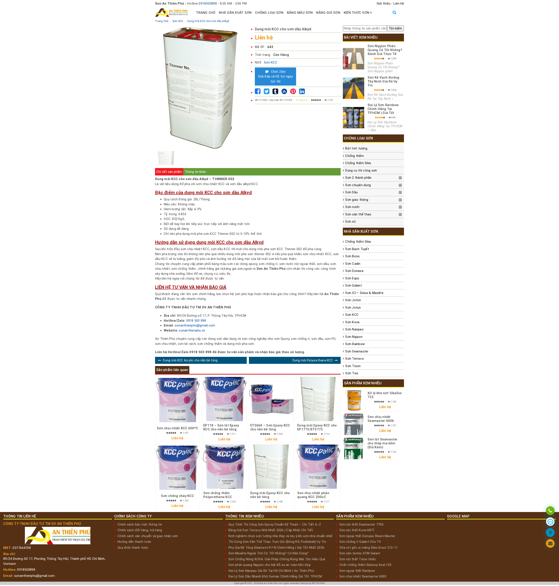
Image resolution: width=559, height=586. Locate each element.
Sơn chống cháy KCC (177, 496)
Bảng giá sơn (328, 13)
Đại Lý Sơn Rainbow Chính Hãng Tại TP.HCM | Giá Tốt (383, 109)
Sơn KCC (270, 62)
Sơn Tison (353, 366)
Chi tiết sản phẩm (169, 172)
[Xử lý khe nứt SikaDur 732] (353, 400)
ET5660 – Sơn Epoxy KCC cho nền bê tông (270, 427)
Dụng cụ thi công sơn (361, 170)
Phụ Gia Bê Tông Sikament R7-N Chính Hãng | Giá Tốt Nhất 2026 (276, 548)
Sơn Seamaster (356, 351)
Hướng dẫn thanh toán (134, 542)
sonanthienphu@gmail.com (195, 325)
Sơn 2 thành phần (358, 178)
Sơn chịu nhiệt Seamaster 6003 (362, 576)
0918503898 (208, 3)
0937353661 (318, 583)
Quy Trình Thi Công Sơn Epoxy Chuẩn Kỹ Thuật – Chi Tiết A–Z (274, 524)
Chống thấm (354, 156)
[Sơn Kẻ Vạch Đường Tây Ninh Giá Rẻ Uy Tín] (353, 88)
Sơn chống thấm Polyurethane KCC (217, 495)
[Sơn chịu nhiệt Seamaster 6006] (353, 424)
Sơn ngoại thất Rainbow (357, 571)
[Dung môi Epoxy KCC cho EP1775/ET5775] (318, 399)
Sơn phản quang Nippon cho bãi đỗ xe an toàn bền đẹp (269, 565)
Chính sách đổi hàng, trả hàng (139, 530)
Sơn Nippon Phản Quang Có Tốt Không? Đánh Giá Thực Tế (384, 50)
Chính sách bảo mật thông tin (139, 524)
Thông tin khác (195, 172)
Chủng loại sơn (269, 13)
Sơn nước (352, 207)
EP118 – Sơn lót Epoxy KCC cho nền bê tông (221, 427)
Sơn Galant (353, 285)
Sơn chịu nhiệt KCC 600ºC (177, 428)
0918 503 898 (196, 321)
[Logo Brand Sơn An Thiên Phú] (171, 12)
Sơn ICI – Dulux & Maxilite (364, 293)
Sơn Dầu (351, 192)
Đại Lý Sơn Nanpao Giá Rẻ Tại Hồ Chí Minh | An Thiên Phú (271, 571)
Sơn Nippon (353, 337)
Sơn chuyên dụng (358, 185)
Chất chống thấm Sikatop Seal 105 (365, 565)
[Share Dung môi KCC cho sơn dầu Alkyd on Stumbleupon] (284, 93)
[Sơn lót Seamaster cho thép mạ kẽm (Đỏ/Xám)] (353, 448)
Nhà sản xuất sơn (235, 13)
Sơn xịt (350, 221)
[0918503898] (550, 511)
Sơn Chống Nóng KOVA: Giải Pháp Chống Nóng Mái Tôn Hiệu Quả (276, 559)
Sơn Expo (352, 278)
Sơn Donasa (354, 271)
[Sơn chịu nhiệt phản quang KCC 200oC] (318, 467)
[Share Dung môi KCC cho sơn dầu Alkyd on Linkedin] (302, 93)
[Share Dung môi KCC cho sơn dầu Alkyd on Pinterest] (293, 93)
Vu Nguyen (301, 100)
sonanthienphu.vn (192, 330)
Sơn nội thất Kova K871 (357, 530)
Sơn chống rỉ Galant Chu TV (360, 542)
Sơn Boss (352, 256)
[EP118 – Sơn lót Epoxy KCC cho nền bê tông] (224, 399)
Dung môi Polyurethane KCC (313, 360)
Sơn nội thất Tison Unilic (357, 559)
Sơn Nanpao (354, 329)
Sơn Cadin (352, 264)
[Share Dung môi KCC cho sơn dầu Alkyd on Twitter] (266, 93)
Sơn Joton (353, 300)
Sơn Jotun (353, 307)
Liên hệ (398, 3)
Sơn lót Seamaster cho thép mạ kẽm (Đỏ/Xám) (382, 443)
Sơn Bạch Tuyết (357, 249)
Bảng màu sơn (300, 13)
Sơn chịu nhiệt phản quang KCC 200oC (313, 495)
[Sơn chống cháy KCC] (177, 467)
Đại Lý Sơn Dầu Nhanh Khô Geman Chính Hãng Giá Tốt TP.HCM (275, 576)
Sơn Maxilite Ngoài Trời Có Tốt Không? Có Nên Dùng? (268, 553)
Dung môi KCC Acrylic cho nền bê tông (190, 360)
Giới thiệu (384, 3)
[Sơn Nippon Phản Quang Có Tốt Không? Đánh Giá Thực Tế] (353, 58)
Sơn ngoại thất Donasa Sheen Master (367, 536)
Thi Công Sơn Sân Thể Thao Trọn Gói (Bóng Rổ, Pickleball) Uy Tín (277, 542)
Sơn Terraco (354, 359)
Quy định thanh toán (132, 548)
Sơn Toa (351, 373)
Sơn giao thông (356, 200)
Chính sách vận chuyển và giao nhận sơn (147, 536)
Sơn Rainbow (355, 344)
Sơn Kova (352, 322)
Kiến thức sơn (356, 13)
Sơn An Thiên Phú (269, 583)
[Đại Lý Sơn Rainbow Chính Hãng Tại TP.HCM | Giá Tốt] (353, 117)
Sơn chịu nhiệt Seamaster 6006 (380, 419)
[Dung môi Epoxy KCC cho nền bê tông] (271, 467)
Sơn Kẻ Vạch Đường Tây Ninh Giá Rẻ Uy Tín (383, 81)
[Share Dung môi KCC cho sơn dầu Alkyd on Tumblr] (275, 93)
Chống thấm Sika (358, 163)
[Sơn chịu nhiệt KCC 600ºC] (177, 400)
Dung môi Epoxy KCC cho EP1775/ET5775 (317, 427)
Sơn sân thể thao (358, 214)
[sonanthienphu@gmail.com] (550, 544)
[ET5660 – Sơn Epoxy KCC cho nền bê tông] (271, 399)
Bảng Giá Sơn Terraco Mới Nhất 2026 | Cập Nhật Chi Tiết (270, 530)
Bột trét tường (356, 148)
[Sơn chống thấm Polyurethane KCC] (224, 467)
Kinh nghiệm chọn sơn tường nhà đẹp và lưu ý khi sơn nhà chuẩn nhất (280, 536)
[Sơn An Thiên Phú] (550, 533)
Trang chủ (205, 13)
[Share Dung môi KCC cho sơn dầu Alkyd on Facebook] (258, 93)
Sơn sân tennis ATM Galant (359, 553)
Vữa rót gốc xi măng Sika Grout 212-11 (368, 548)
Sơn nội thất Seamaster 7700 (361, 524)
